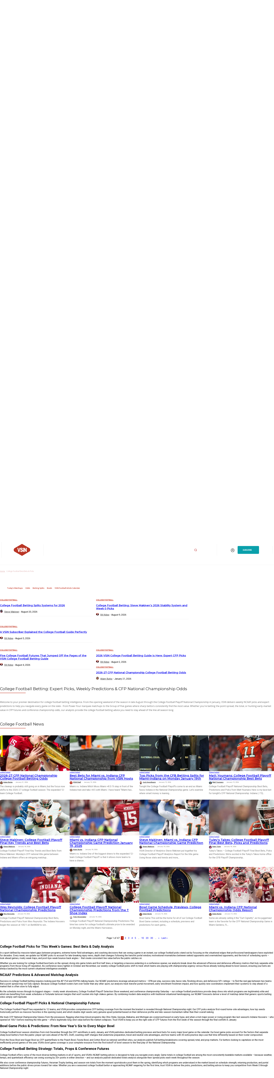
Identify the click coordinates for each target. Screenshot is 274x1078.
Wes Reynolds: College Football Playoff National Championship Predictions (30, 908)
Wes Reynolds (9, 914)
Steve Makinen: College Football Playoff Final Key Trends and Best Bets (31, 841)
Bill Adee (104, 614)
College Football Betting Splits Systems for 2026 (32, 605)
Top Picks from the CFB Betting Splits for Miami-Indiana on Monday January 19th (171, 777)
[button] (195, 550)
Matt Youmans (217, 782)
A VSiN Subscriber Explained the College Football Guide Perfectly (43, 632)
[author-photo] (2, 611)
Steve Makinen (11, 611)
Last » (164, 938)
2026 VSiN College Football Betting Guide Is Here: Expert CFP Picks (141, 655)
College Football (8, 600)
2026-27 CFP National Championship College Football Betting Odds (141, 672)
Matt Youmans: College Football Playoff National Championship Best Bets (240, 777)
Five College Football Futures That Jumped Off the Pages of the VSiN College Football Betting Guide (43, 657)
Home (2, 571)
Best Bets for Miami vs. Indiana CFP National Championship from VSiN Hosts (101, 777)
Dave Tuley (216, 847)
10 (142, 938)
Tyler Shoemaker (79, 917)
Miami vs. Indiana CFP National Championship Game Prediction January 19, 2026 (101, 843)
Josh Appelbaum (149, 782)
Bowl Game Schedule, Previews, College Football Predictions (170, 908)
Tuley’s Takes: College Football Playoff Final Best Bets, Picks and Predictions (239, 841)
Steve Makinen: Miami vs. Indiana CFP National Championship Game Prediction (171, 841)
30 (151, 938)
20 (147, 938)
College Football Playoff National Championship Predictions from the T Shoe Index (99, 910)
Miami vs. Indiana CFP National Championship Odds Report (233, 908)
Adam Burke (106, 678)
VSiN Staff (77, 782)
